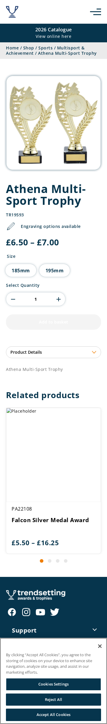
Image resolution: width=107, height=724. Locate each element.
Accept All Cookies (53, 714)
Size (11, 256)
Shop (28, 48)
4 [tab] (65, 561)
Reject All (53, 699)
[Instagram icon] (26, 612)
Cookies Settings (53, 684)
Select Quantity (23, 285)
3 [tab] (57, 561)
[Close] (99, 646)
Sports (45, 48)
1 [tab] (41, 561)
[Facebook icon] (12, 612)
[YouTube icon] (40, 612)
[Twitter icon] (55, 612)
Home (12, 48)
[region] (53, 681)
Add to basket (53, 322)
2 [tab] (49, 561)
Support (24, 630)
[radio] (21, 270)
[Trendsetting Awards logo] (12, 12)
